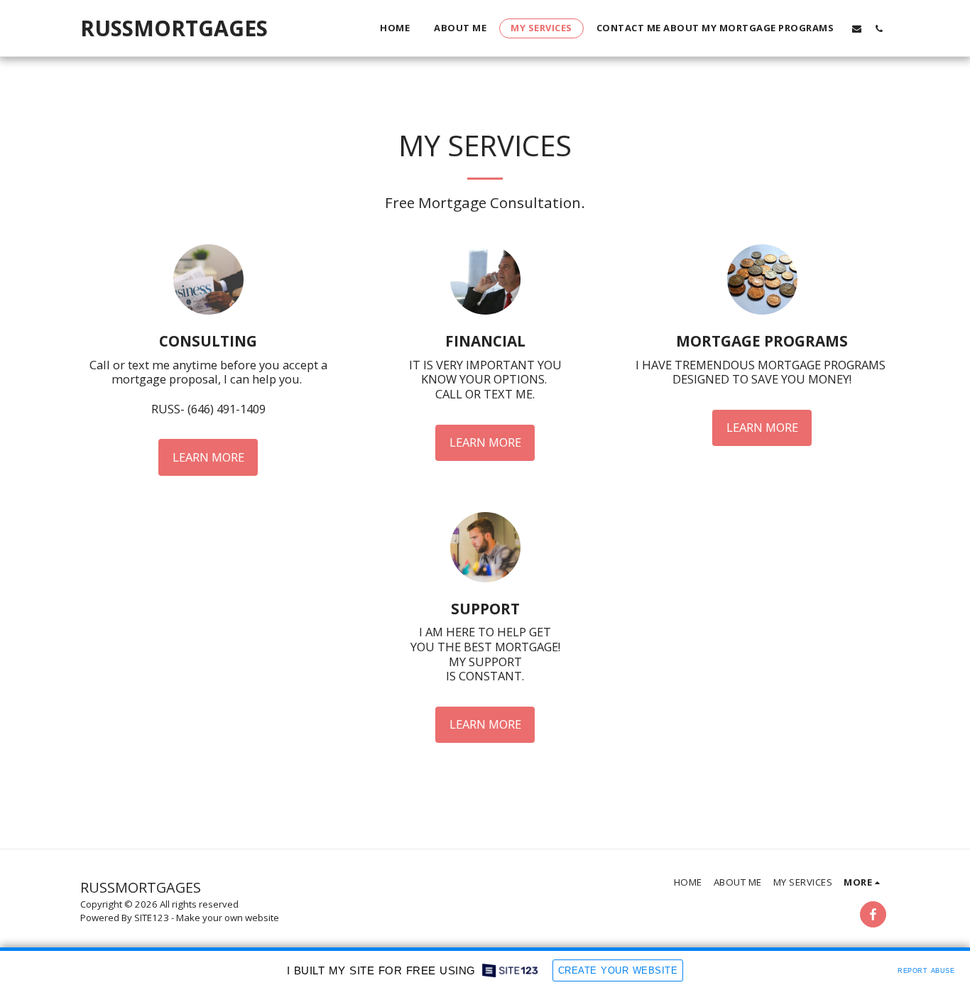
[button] (856, 28)
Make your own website (227, 917)
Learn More (208, 457)
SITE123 (151, 917)
